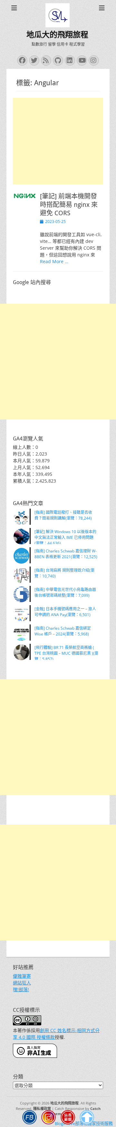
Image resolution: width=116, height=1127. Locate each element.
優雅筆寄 (22, 976)
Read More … (54, 261)
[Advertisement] (58, 141)
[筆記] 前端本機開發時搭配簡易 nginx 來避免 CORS (69, 204)
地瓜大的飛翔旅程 (57, 34)
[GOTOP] (87, 1118)
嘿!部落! (21, 989)
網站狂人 (22, 983)
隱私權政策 (42, 1108)
